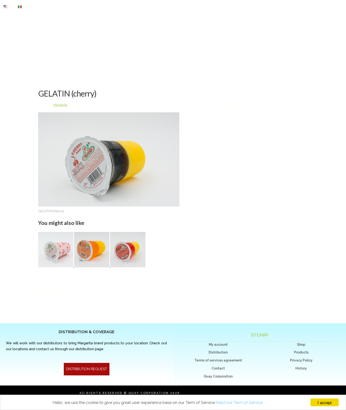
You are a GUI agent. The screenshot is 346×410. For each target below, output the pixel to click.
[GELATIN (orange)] (92, 266)
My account (218, 344)
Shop (301, 344)
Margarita (60, 105)
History (301, 368)
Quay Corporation (218, 376)
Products (301, 352)
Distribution (218, 352)
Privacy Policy (301, 360)
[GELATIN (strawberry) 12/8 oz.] (127, 266)
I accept (325, 402)
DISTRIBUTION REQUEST (86, 369)
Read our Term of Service (239, 402)
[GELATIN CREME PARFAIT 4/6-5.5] (56, 266)
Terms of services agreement (218, 360)
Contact (218, 368)
